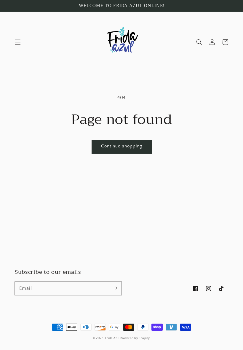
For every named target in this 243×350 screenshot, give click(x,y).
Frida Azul (112, 338)
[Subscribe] (115, 288)
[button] (17, 42)
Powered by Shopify (135, 338)
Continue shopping (121, 146)
